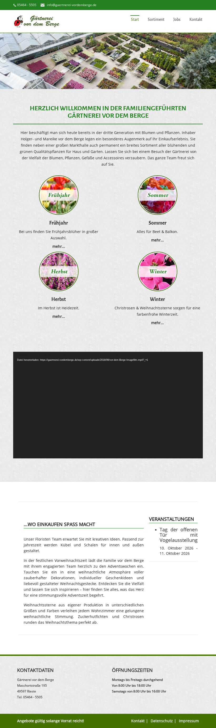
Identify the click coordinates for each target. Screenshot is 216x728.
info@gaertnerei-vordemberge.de (71, 5)
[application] (108, 405)
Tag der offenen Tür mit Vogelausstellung (179, 534)
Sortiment (156, 19)
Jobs (176, 19)
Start (135, 19)
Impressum (189, 720)
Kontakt (195, 19)
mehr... (58, 246)
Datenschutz (162, 720)
